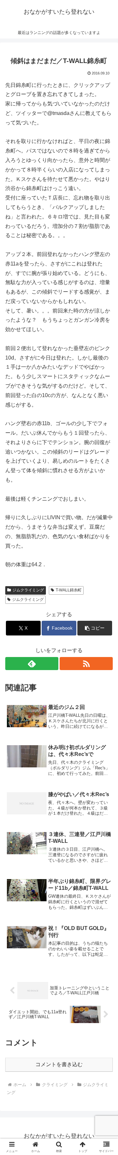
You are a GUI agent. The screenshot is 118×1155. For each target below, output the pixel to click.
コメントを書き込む (59, 1064)
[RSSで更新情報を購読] (86, 663)
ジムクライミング (28, 590)
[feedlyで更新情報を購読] (31, 663)
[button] (94, 628)
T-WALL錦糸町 (69, 590)
